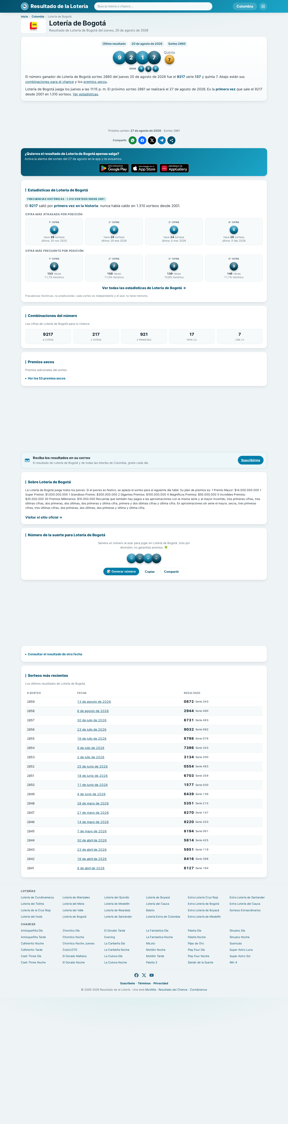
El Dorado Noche (74, 962)
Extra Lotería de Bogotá (203, 903)
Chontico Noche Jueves (78, 943)
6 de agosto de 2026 (93, 711)
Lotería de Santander (118, 916)
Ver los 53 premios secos (46, 378)
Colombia (245, 6)
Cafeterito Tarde (32, 949)
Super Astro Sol (240, 956)
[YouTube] (151, 975)
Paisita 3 (151, 962)
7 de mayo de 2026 (92, 831)
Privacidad (160, 983)
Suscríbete (127, 983)
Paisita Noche (197, 937)
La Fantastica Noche (159, 937)
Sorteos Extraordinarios (245, 910)
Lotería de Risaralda (117, 910)
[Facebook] (136, 975)
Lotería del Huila (31, 916)
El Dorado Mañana (74, 956)
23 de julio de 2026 (91, 729)
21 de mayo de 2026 (93, 813)
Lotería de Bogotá (74, 916)
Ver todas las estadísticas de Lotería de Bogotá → (144, 288)
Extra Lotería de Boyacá (203, 910)
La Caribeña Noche (116, 949)
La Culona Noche (115, 962)
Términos (144, 983)
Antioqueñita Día (32, 930)
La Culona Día (113, 956)
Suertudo (236, 943)
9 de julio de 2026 (90, 748)
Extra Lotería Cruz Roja (203, 897)
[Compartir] (171, 140)
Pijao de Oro (196, 943)
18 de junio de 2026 (92, 776)
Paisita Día (194, 930)
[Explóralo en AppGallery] (174, 168)
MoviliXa (150, 989)
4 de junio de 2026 (91, 794)
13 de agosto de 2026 (94, 702)
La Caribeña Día (114, 943)
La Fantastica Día (157, 930)
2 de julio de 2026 (90, 757)
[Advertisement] (144, 115)
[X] (144, 975)
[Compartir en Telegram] (162, 140)
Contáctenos (198, 989)
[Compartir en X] (152, 140)
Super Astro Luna (241, 949)
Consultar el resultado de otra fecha (55, 654)
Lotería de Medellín (117, 903)
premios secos (95, 82)
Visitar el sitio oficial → (43, 517)
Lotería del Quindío (116, 897)
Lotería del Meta (73, 903)
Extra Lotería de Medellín (204, 916)
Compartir (171, 571)
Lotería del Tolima (32, 903)
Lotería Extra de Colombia (163, 916)
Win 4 (233, 962)
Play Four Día (196, 949)
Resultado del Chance (173, 989)
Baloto (150, 910)
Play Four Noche (198, 956)
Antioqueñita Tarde (33, 937)
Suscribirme (250, 460)
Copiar (150, 571)
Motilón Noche (156, 949)
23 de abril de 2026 (92, 850)
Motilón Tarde (155, 956)
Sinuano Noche (240, 937)
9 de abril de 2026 (91, 868)
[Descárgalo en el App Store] (144, 168)
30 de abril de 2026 (92, 840)
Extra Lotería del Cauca (245, 903)
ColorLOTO (70, 949)
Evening (109, 937)
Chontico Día (71, 930)
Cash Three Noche (33, 962)
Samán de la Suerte (200, 962)
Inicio (24, 16)
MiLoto (150, 943)
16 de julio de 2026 (91, 739)
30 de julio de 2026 (91, 720)
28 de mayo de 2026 (93, 803)
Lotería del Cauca (157, 903)
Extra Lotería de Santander (247, 897)
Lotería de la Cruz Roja (36, 910)
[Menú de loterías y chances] (263, 6)
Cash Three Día (31, 956)
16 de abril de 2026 (92, 859)
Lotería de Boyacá (158, 897)
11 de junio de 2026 (92, 785)
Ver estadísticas (85, 94)
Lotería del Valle (73, 910)
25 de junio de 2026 (92, 766)
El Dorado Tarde (114, 930)
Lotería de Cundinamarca (37, 897)
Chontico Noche (73, 937)
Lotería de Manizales (76, 897)
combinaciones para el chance (49, 82)
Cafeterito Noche (32, 943)
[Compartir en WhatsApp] (133, 140)
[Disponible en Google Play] (114, 168)
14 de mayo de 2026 (93, 822)
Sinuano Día (237, 930)
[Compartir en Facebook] (142, 140)
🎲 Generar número (121, 571)
